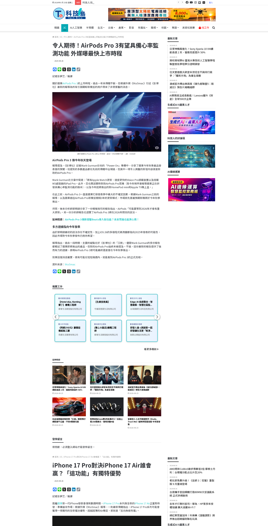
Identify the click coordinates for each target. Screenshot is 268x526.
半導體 (90, 27)
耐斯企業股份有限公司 (140, 334)
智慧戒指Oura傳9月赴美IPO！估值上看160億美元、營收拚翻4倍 (106, 420)
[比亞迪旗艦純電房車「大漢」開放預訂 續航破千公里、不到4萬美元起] (69, 406)
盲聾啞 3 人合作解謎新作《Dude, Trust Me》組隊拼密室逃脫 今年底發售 (144, 422)
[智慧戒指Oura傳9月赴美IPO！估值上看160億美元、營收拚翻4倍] (107, 406)
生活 (100, 27)
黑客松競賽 (188, 27)
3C (64, 27)
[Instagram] (195, 2)
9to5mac (70, 264)
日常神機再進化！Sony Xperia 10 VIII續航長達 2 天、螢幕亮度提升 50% (69, 388)
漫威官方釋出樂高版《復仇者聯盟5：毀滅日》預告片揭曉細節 (144, 388)
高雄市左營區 (101, 324)
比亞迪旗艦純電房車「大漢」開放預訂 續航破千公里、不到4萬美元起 (69, 420)
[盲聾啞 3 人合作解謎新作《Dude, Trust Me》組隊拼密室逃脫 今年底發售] (144, 406)
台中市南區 (64, 324)
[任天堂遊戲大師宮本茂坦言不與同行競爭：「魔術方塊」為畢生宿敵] (107, 375)
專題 (174, 27)
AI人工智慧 (76, 27)
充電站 (141, 27)
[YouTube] (191, 2)
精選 (56, 27)
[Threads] (204, 2)
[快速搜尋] (213, 27)
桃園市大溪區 (101, 298)
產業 (121, 27)
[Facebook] (187, 2)
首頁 (56, 36)
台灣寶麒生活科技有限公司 (142, 309)
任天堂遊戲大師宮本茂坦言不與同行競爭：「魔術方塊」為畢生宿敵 (106, 388)
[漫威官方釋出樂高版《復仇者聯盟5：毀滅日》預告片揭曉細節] (144, 375)
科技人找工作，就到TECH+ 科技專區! (103, 2)
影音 (131, 27)
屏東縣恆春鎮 (65, 298)
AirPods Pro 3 (70, 83)
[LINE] (200, 2)
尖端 (110, 27)
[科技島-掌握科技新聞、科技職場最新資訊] (69, 14)
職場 (153, 27)
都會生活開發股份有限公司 (70, 309)
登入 (211, 2)
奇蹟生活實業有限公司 (68, 334)
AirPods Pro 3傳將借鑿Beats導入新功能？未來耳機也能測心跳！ (102, 219)
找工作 (205, 27)
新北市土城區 (136, 298)
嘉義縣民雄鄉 (136, 324)
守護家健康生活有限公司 (105, 309)
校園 (163, 27)
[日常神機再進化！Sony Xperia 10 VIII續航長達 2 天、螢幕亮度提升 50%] (69, 375)
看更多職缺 (150, 349)
